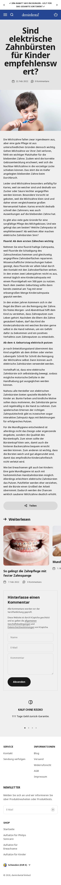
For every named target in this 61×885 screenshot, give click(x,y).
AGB (36, 770)
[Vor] (57, 5)
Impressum (40, 776)
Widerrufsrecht (42, 765)
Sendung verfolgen (14, 759)
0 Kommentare (42, 81)
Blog (36, 753)
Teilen (33, 505)
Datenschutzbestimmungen (21, 627)
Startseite (8, 829)
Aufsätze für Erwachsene (10, 846)
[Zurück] (4, 5)
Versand (39, 759)
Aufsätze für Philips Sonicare (14, 836)
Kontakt (8, 753)
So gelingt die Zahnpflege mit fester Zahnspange (24, 573)
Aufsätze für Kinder (14, 854)
